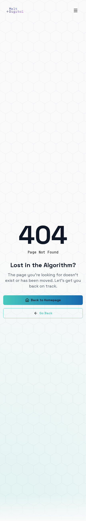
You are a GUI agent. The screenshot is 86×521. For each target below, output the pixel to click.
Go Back (45, 313)
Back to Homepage (46, 300)
